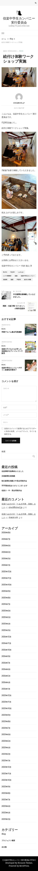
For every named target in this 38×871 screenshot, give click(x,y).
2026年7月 (6, 539)
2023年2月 (6, 754)
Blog (21, 51)
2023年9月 (6, 715)
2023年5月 (6, 741)
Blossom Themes (25, 863)
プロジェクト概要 (8, 840)
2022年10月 (6, 780)
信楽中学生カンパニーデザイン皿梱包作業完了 (12, 368)
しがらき (21, 272)
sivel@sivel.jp (19, 103)
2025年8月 (6, 597)
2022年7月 (6, 799)
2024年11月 (6, 643)
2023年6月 (6, 734)
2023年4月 (6, 747)
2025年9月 (6, 591)
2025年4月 (6, 623)
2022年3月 (6, 819)
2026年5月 (6, 552)
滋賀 (12, 279)
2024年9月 (6, 656)
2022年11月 (6, 773)
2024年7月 (6, 663)
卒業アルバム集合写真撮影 (12, 332)
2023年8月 (6, 721)
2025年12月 (6, 571)
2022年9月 (6, 786)
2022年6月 (6, 806)
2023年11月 (6, 702)
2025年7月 (6, 604)
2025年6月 (6, 610)
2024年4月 (6, 682)
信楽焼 (5, 279)
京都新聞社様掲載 (8, 476)
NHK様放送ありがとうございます (14, 485)
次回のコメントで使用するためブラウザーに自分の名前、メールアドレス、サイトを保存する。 (20, 431)
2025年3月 (6, 630)
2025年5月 (6, 617)
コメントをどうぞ (19, 108)
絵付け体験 (27, 279)
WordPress (24, 866)
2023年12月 (6, 695)
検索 (3, 451)
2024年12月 (6, 636)
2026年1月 (6, 565)
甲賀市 (19, 279)
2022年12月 (6, 767)
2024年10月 (6, 650)
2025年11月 (6, 578)
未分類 (4, 847)
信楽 (16, 276)
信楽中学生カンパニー (28, 276)
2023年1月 (6, 760)
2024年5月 (6, 676)
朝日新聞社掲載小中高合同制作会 (14, 481)
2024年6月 (6, 669)
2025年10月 (7, 584)
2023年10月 (7, 708)
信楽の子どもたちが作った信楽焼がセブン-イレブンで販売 (12, 351)
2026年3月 (6, 558)
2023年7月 (6, 728)
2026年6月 (6, 545)
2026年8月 (6, 532)
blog (5, 272)
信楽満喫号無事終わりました (13, 471)
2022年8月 (6, 793)
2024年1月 (6, 689)
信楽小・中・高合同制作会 (12, 490)
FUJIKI (12, 272)
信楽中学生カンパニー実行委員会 (19, 20)
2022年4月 (6, 812)
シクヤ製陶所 (7, 276)
